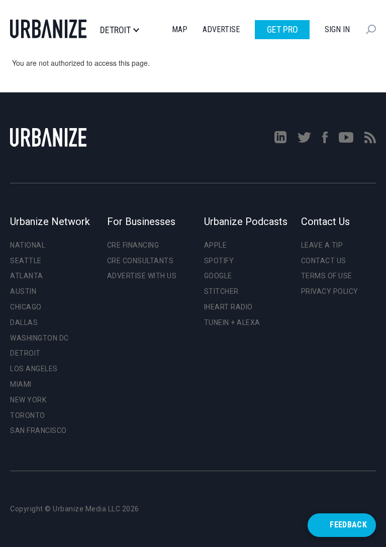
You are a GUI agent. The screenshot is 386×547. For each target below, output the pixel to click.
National (27, 245)
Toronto (27, 415)
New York (28, 400)
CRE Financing (133, 245)
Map (179, 29)
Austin (23, 291)
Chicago (26, 307)
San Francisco (38, 430)
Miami (21, 384)
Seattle (26, 261)
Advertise (221, 29)
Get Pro (282, 29)
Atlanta (26, 276)
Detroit (115, 30)
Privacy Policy (329, 291)
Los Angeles (34, 369)
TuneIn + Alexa (232, 322)
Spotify (219, 261)
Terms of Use (326, 276)
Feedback (348, 524)
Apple (215, 245)
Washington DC (39, 338)
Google (218, 276)
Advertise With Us (142, 276)
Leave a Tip (322, 245)
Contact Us (323, 261)
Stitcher (221, 291)
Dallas (24, 322)
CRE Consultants (140, 261)
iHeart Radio (228, 307)
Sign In (337, 29)
